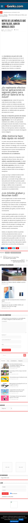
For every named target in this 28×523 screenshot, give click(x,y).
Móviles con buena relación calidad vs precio (13, 282)
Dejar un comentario (7, 30)
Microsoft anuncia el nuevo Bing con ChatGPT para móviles (11, 257)
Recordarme (14, 493)
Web (3, 344)
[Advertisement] (13, 42)
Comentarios (14, 360)
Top (8, 360)
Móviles (5, 15)
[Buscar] (24, 355)
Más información (14, 521)
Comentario (4, 321)
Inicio (1, 15)
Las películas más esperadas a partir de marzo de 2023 (18, 261)
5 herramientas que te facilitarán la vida (11, 12)
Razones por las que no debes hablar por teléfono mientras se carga (13, 305)
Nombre (4, 334)
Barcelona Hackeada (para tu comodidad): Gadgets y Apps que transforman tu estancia (16, 365)
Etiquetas (21, 360)
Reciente (3, 360)
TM (3, 29)
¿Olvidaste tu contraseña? (7, 496)
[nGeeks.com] (14, 6)
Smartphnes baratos (15, 252)
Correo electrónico (6, 339)
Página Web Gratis (5, 477)
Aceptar (21, 519)
